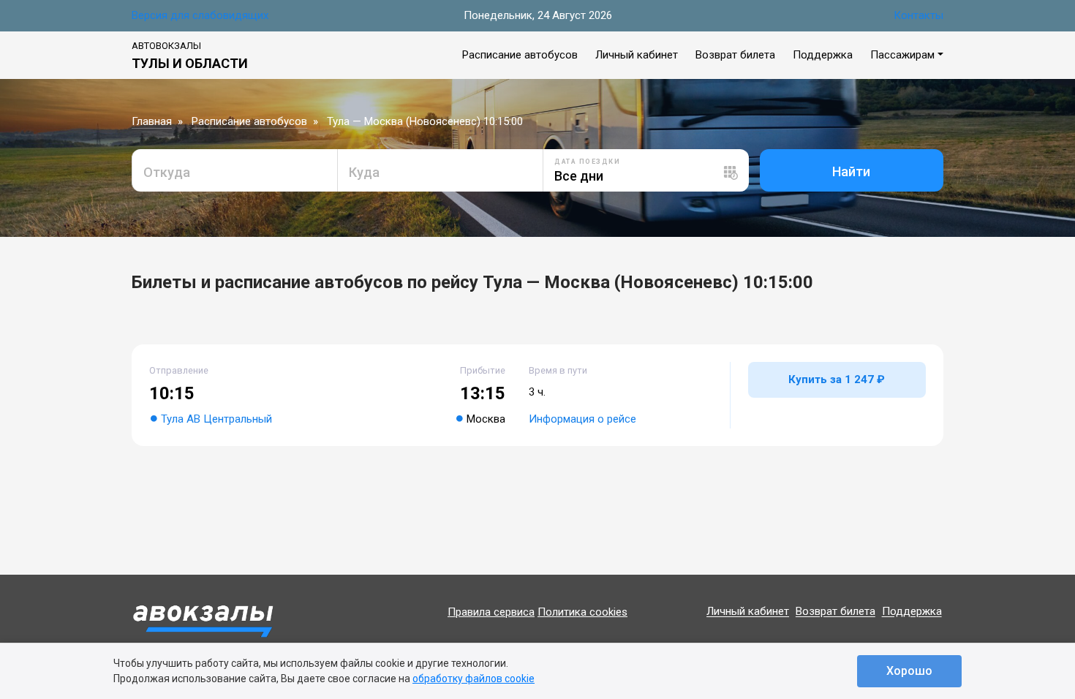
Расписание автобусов (520, 54)
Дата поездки (587, 161)
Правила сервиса (491, 612)
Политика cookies (582, 612)
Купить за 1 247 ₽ (836, 379)
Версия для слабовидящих (200, 15)
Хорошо (909, 671)
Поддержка (823, 54)
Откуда (166, 172)
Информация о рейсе (582, 419)
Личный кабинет (636, 54)
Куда (364, 172)
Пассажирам (902, 54)
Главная (152, 121)
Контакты (918, 15)
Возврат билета (735, 54)
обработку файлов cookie (473, 678)
